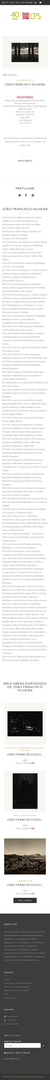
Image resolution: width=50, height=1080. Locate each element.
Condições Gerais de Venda (18, 983)
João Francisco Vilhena (25, 84)
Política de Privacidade (16, 987)
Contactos (10, 998)
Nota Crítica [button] (25, 161)
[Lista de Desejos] (40, 2)
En (12, 2)
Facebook (12, 1016)
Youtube (12, 1020)
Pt (7, 2)
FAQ (6, 994)
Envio (7, 979)
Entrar (29, 2)
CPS (12, 1035)
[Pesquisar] (35, 2)
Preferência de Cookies (16, 990)
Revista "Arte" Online (18, 1053)
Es (18, 2)
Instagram (12, 1024)
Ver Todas (25, 900)
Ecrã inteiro (11, 75)
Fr (23, 2)
